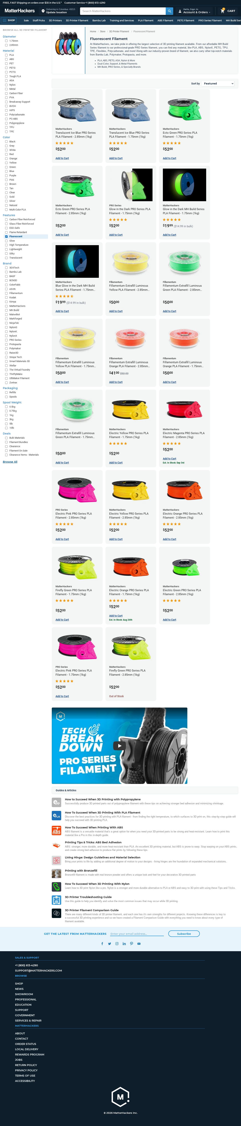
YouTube (139, 943)
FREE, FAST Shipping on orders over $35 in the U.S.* (32, 2)
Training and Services (122, 20)
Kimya (12, 301)
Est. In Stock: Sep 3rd (173, 462)
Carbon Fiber (16, 93)
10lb (11, 427)
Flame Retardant (18, 232)
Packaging (10, 388)
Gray (11, 145)
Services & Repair (28, 1020)
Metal (12, 89)
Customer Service (74, 2)
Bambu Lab (99, 20)
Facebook (102, 943)
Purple (12, 175)
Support (21, 1010)
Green (12, 167)
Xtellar (12, 365)
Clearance (14, 446)
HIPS (12, 110)
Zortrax (13, 382)
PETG (12, 67)
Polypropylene (16, 123)
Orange (13, 158)
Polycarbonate (17, 114)
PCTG (12, 72)
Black (12, 141)
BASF (12, 276)
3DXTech (14, 267)
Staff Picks (39, 20)
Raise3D (13, 352)
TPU (11, 127)
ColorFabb (14, 284)
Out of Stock (116, 696)
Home (93, 31)
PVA (11, 97)
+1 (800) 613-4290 (95, 2)
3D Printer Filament (77, 20)
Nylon (12, 84)
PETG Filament (185, 20)
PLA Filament (145, 20)
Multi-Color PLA (17, 209)
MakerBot (14, 314)
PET (11, 63)
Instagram (117, 943)
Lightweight (15, 249)
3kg (11, 419)
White (12, 150)
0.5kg (12, 406)
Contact (21, 1038)
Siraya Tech (15, 357)
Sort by (195, 83)
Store (102, 31)
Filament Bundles (18, 442)
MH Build (14, 310)
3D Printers (55, 20)
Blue (11, 171)
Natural (13, 205)
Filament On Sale (18, 450)
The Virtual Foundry (19, 369)
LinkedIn (124, 943)
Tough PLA (15, 76)
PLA (11, 55)
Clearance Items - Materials (24, 454)
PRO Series (15, 339)
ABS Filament (165, 20)
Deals (7, 433)
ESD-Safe (14, 227)
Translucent (15, 257)
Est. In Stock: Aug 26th (120, 620)
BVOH (12, 106)
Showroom (24, 994)
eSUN (12, 289)
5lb (11, 423)
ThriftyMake (15, 374)
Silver (12, 201)
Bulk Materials (17, 437)
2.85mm (13, 45)
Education (23, 1004)
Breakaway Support (19, 101)
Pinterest (131, 943)
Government (25, 1015)
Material (8, 50)
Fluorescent (15, 236)
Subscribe (184, 934)
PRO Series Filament (210, 20)
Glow (12, 240)
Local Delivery (26, 1049)
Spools (13, 396)
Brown (12, 184)
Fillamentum (16, 293)
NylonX (13, 335)
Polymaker (15, 348)
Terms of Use (25, 1075)
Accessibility (25, 1081)
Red (11, 154)
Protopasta (15, 344)
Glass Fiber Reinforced (21, 223)
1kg (11, 415)
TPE (11, 131)
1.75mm (13, 40)
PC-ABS (13, 118)
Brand (7, 263)
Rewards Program (29, 1054)
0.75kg (13, 410)
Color (6, 137)
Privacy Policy (26, 1070)
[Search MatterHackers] (169, 11)
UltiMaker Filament (19, 378)
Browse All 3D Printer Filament (25, 30)
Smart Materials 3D (19, 361)
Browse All (10, 462)
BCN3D (13, 280)
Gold (11, 196)
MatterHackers (17, 306)
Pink (11, 179)
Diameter (9, 36)
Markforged (15, 318)
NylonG (13, 327)
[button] (58, 11)
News (19, 989)
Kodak (12, 297)
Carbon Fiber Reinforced (22, 219)
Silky (11, 253)
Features (9, 215)
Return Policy (26, 1065)
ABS (11, 59)
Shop (19, 983)
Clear (12, 192)
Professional (25, 999)
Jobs (18, 1060)
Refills (12, 392)
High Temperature (18, 244)
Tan (11, 188)
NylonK (13, 331)
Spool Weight (12, 402)
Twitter (109, 943)
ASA (11, 80)
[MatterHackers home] (20, 11)
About (20, 1033)
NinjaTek (14, 323)
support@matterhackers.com (38, 970)
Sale (26, 20)
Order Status (25, 1044)
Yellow (13, 162)
